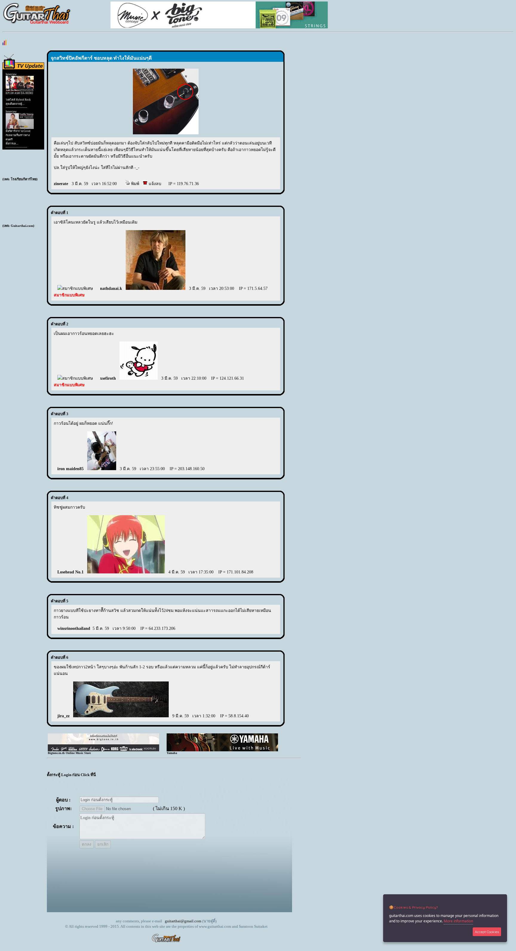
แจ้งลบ (154, 183)
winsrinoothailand (73, 628)
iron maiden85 (70, 469)
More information (458, 921)
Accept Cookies (487, 932)
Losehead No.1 (70, 572)
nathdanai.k (111, 288)
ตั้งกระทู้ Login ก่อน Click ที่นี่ (71, 775)
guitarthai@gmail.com (183, 921)
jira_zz (63, 716)
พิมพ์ (134, 183)
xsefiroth (108, 378)
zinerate (61, 183)
